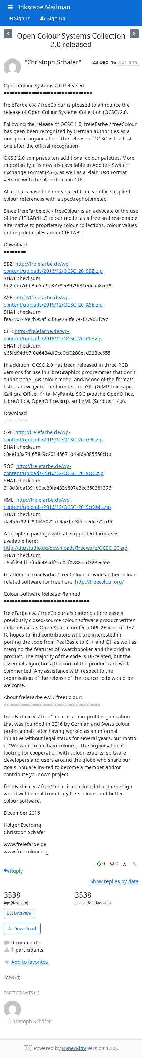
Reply (16, 870)
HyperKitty (74, 1048)
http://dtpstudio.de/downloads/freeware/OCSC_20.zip (66, 548)
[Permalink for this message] (135, 864)
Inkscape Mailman (44, 7)
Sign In (22, 18)
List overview (19, 913)
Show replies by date (114, 881)
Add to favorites (29, 962)
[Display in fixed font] (124, 864)
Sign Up (55, 18)
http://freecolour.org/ (99, 581)
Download (24, 928)
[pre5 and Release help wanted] (8, 33)
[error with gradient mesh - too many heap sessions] (134, 33)
